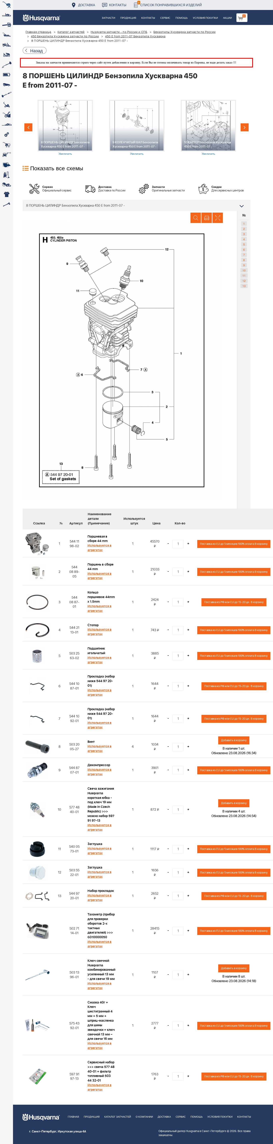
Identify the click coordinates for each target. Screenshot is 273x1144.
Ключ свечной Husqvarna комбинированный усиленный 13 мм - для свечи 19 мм (101, 969)
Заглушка (95, 844)
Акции (227, 18)
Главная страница (38, 32)
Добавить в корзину (234, 740)
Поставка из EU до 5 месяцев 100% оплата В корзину (234, 544)
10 (244, 270)
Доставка (86, 5)
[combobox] (136, 205)
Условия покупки (205, 18)
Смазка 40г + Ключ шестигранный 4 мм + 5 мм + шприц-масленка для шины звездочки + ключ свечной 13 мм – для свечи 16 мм (101, 1020)
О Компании (144, 1117)
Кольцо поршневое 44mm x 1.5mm (101, 597)
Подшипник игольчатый (96, 651)
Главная (73, 1117)
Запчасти (108, 18)
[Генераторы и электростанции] (6, 145)
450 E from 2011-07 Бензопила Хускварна (135, 37)
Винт (91, 741)
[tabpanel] (65, 128)
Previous (28, 127)
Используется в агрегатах (100, 548)
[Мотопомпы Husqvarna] (6, 165)
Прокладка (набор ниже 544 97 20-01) (101, 681)
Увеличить (65, 154)
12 (244, 281)
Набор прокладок (101, 890)
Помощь (181, 18)
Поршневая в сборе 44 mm (98, 539)
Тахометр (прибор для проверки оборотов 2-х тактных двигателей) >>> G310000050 (101, 926)
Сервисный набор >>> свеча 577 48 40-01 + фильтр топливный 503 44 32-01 (101, 1071)
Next (245, 127)
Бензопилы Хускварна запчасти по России (184, 32)
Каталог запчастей (71, 32)
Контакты (117, 5)
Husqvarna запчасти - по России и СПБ (119, 32)
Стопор (93, 625)
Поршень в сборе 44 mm (101, 567)
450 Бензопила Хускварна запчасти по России (65, 37)
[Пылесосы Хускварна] (6, 175)
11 (244, 275)
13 (244, 286)
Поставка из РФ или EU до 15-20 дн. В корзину (234, 602)
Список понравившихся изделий (170, 4)
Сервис (165, 18)
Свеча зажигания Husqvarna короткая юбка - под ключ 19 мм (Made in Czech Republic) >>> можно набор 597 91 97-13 (101, 804)
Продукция (128, 18)
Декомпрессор (99, 765)
